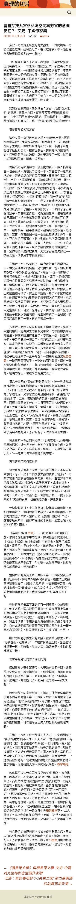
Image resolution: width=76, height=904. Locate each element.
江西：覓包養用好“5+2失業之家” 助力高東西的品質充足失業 (38, 881)
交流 (30, 533)
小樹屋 (53, 840)
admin (45, 35)
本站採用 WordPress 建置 (38, 896)
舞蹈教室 (51, 810)
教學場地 (63, 764)
